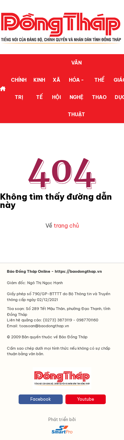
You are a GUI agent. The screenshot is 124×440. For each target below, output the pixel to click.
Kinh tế (39, 88)
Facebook (40, 399)
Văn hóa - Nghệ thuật (76, 89)
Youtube (85, 399)
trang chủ (66, 225)
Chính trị (19, 88)
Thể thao (99, 88)
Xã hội (56, 88)
